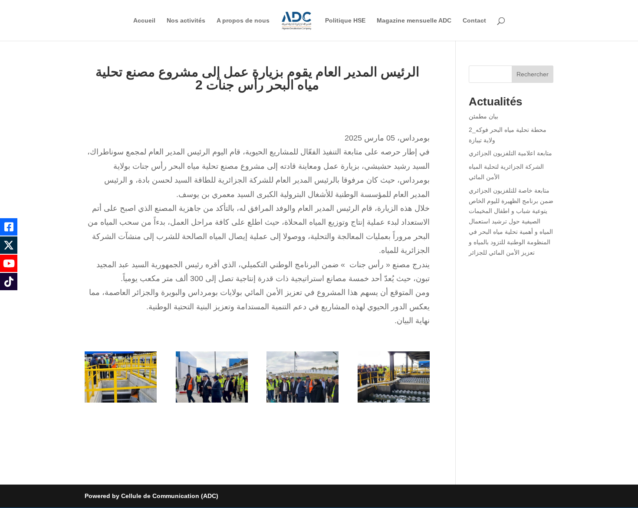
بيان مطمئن (483, 116)
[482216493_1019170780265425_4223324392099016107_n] (394, 402)
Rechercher (532, 74)
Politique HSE (345, 20)
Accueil (144, 20)
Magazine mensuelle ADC (414, 20)
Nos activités (186, 20)
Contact (474, 20)
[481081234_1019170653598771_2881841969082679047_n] (302, 402)
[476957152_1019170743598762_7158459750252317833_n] (212, 402)
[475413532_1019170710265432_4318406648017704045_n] (121, 402)
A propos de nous (243, 20)
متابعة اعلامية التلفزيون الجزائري (510, 153)
